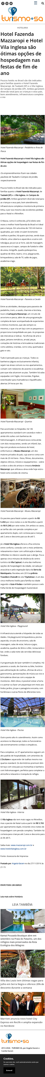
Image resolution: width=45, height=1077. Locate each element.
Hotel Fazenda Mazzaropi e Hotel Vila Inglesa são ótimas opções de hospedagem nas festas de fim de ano (21, 53)
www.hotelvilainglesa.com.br (13, 848)
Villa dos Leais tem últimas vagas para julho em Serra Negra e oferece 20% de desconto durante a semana (22, 984)
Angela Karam (18, 863)
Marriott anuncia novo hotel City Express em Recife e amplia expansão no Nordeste (21, 1022)
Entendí (9, 1070)
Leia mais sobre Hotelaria (11, 896)
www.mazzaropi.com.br (21, 845)
